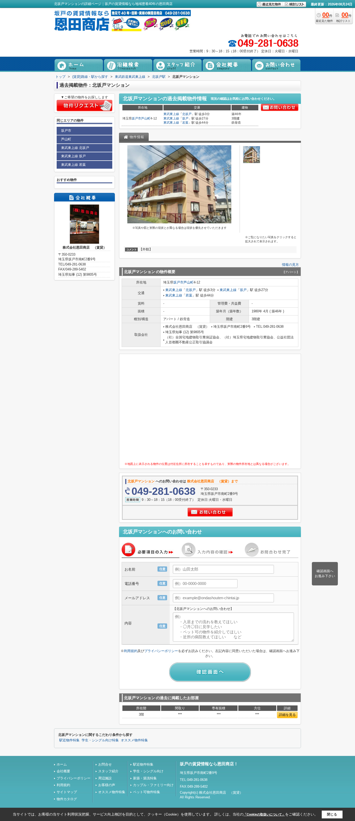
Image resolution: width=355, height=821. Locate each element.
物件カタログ (67, 799)
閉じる (332, 814)
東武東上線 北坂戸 (75, 148)
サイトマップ (67, 792)
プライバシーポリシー (161, 651)
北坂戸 (187, 114)
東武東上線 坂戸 (73, 156)
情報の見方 (290, 265)
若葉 (185, 122)
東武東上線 (171, 114)
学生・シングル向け (148, 771)
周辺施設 (105, 778)
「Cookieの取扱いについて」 (264, 814)
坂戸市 (136, 118)
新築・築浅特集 (145, 778)
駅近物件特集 (69, 740)
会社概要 (63, 771)
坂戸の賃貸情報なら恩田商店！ (209, 764)
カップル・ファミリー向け (153, 785)
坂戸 (185, 118)
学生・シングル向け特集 (100, 740)
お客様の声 (106, 785)
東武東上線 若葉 (73, 165)
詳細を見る (287, 715)
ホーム (62, 764)
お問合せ (105, 764)
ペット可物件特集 (146, 792)
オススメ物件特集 (134, 740)
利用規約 (130, 651)
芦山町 (145, 118)
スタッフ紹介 (108, 771)
